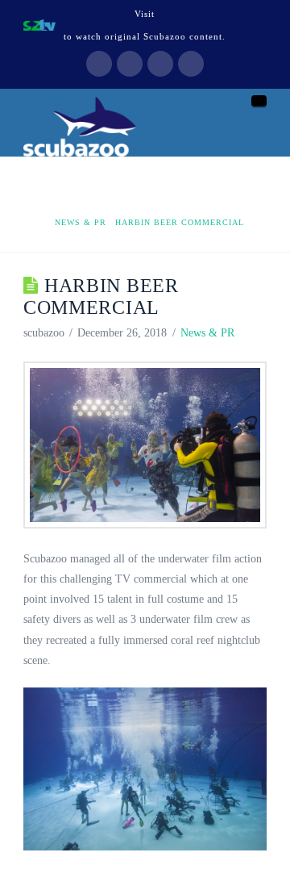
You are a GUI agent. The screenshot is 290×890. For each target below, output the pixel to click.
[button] (259, 101)
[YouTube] (160, 64)
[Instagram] (191, 64)
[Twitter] (130, 64)
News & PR (207, 333)
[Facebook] (99, 64)
